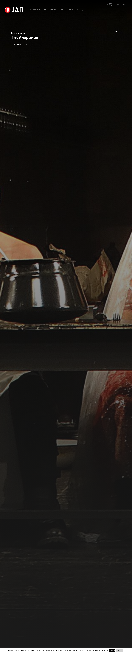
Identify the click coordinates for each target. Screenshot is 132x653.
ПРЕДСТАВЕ (53, 9)
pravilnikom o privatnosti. (102, 650)
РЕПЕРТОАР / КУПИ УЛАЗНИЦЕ (37, 9)
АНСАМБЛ (62, 9)
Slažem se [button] (112, 650)
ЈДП (77, 9)
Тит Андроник (24, 37)
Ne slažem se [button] (119, 650)
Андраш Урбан (22, 44)
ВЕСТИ (71, 9)
